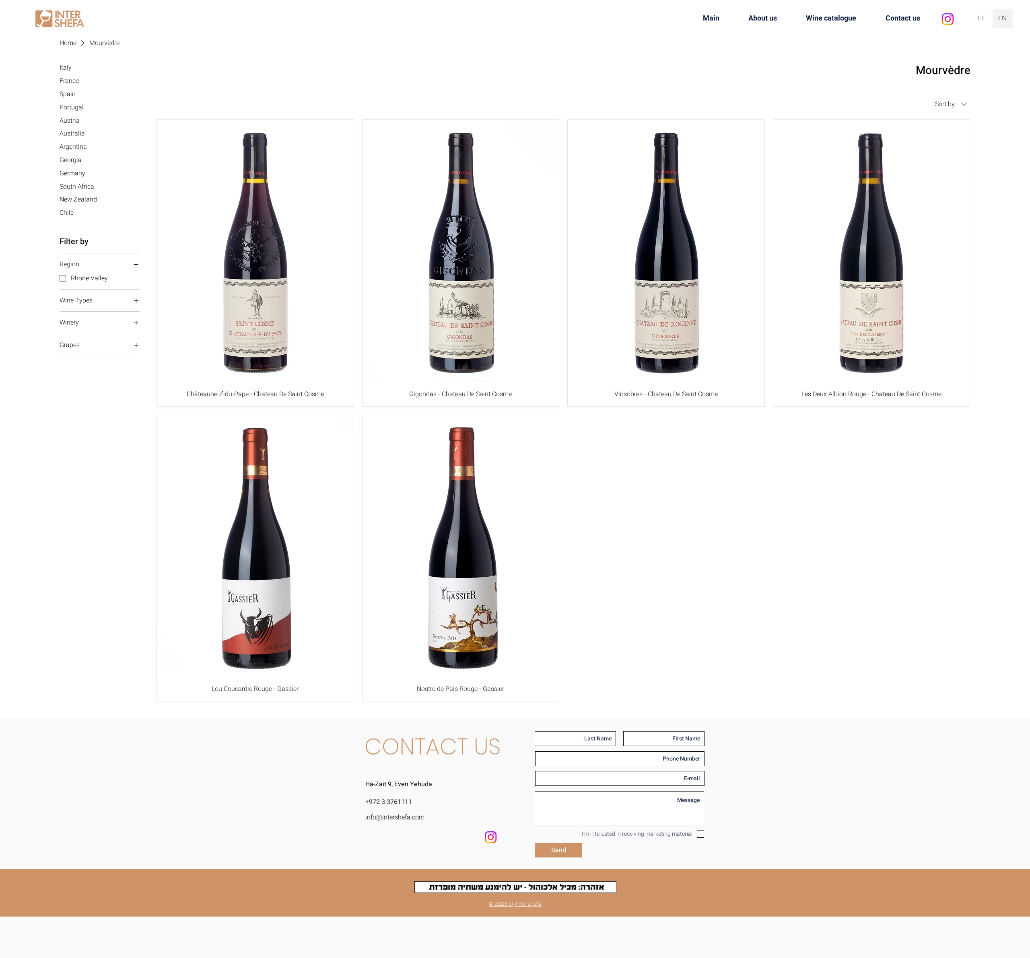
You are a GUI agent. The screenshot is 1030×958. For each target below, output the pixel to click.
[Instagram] (948, 19)
